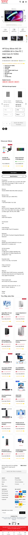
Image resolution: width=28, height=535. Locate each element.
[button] (23, 484)
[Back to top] (3, 517)
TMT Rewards (5, 491)
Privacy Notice (18, 479)
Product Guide (5, 497)
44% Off (24, 326)
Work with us (4, 486)
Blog (3, 484)
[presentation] (2, 104)
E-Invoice (17, 484)
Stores (3, 482)
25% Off (10, 353)
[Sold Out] (7, 303)
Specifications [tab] (13, 176)
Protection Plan (5, 495)
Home (3, 534)
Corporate (4, 499)
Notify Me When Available (18, 123)
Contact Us (4, 479)
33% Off (10, 144)
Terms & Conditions (19, 482)
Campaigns (8, 534)
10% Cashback (19, 534)
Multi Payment (5, 493)
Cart (14, 534)
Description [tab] (14, 172)
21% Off (24, 298)
